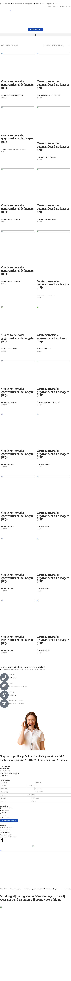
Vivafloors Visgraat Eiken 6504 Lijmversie (13, 149)
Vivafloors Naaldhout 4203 (9, 349)
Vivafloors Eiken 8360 (7, 650)
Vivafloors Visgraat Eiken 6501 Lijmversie (49, 95)
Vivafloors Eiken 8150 (7, 588)
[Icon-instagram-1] (7, 840)
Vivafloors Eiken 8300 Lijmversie (46, 295)
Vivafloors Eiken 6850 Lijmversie (10, 281)
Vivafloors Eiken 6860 (7, 464)
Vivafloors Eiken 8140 (43, 526)
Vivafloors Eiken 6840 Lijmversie (46, 219)
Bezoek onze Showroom (16, 700)
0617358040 (12, 695)
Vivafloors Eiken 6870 (43, 464)
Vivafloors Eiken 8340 (43, 588)
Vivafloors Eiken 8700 (43, 650)
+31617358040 (13, 678)
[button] (35, 34)
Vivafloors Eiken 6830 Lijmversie (10, 219)
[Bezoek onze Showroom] (4, 703)
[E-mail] (4, 686)
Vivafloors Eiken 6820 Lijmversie (46, 157)
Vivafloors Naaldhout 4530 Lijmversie (12, 95)
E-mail (11, 683)
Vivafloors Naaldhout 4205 (45, 349)
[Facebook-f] (2, 840)
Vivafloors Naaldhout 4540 (9, 402)
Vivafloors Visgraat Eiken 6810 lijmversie (48, 402)
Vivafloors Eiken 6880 (7, 526)
